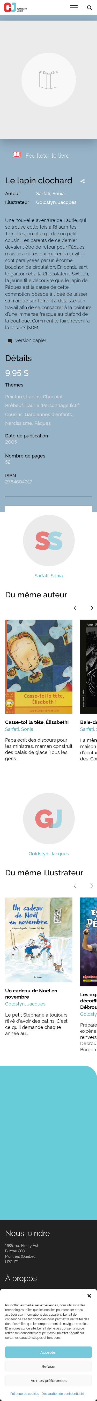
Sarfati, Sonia (50, 193)
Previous (75, 608)
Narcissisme (18, 423)
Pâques (42, 423)
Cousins (14, 414)
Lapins (33, 396)
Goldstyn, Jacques (56, 202)
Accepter (48, 1352)
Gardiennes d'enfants (48, 414)
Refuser (49, 1366)
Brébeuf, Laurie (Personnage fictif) (42, 405)
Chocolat (53, 396)
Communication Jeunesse (15, 7)
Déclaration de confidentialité (63, 1394)
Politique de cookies (24, 1394)
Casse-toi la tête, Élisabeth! (37, 722)
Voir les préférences (48, 1380)
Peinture (14, 396)
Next (92, 608)
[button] (89, 1295)
